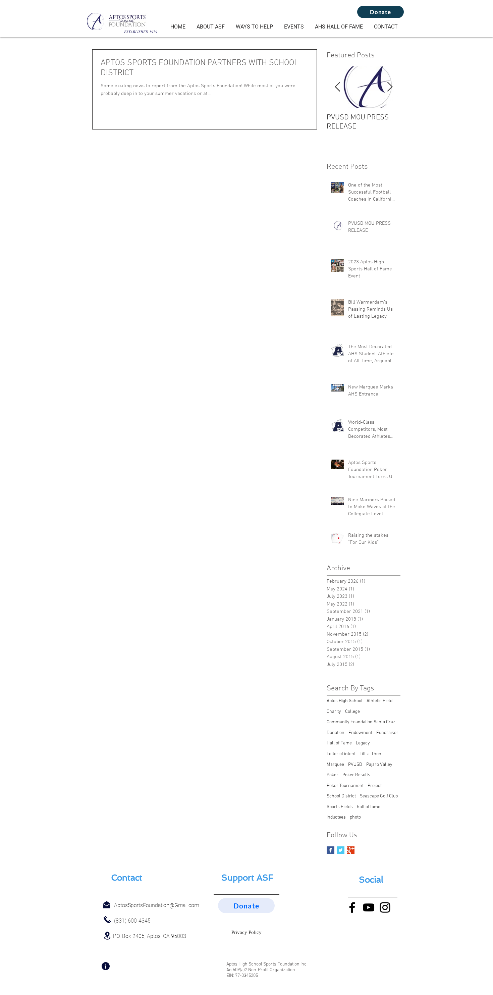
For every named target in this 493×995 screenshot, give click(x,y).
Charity (334, 712)
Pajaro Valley (379, 765)
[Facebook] (352, 907)
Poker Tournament (345, 786)
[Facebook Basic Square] (330, 850)
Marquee (335, 765)
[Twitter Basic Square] (340, 850)
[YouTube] (369, 907)
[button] (210, 26)
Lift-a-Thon (370, 754)
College (352, 712)
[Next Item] (390, 87)
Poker (332, 775)
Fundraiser (387, 733)
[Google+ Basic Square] (350, 850)
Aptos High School (345, 701)
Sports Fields (340, 807)
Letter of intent (341, 754)
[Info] (105, 966)
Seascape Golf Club (379, 796)
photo (355, 817)
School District (341, 796)
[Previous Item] (337, 87)
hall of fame (368, 807)
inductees (336, 817)
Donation (335, 733)
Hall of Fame (339, 743)
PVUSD (355, 765)
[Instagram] (385, 907)
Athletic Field (379, 701)
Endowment (360, 733)
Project (375, 786)
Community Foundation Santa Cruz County (363, 722)
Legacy (363, 743)
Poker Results (356, 775)
